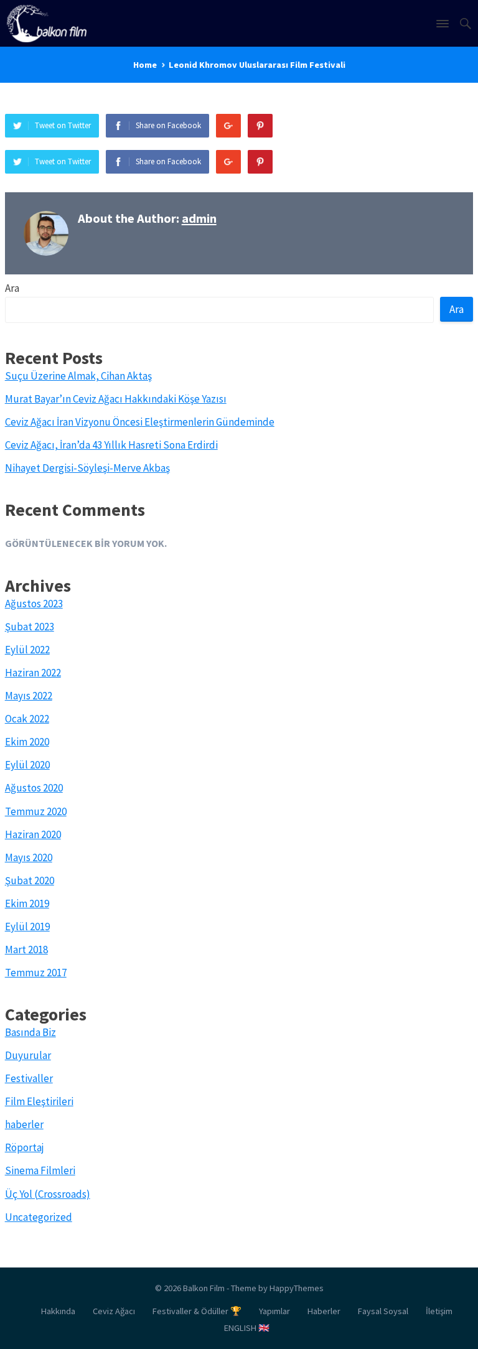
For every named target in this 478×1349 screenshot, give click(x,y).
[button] (442, 26)
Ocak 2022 (27, 719)
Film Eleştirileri (39, 1101)
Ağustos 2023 (34, 603)
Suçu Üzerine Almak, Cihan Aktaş (78, 376)
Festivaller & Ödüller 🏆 (196, 1311)
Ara (12, 288)
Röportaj (24, 1147)
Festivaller (29, 1078)
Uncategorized (38, 1217)
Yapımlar (274, 1311)
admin (199, 218)
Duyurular (28, 1055)
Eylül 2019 (27, 926)
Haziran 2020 (33, 834)
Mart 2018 (26, 949)
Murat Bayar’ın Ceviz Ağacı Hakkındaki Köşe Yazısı (116, 399)
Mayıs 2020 (28, 857)
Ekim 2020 (27, 742)
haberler (24, 1124)
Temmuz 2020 (36, 811)
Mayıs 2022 (28, 696)
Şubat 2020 (29, 880)
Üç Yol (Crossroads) (47, 1194)
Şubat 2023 (29, 626)
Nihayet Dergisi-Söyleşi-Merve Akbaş (87, 468)
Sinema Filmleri (40, 1170)
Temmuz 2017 (36, 972)
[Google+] (228, 126)
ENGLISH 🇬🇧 (246, 1327)
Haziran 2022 (33, 672)
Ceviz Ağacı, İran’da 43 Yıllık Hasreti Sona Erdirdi (111, 445)
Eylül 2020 (27, 765)
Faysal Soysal (383, 1311)
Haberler (323, 1311)
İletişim (439, 1311)
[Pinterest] (260, 126)
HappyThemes (296, 1288)
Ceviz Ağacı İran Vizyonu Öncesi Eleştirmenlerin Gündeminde (139, 422)
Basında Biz (30, 1032)
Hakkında (58, 1311)
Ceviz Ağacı (114, 1311)
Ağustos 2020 (34, 788)
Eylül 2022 (27, 649)
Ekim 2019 (27, 903)
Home (145, 64)
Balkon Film (204, 1288)
